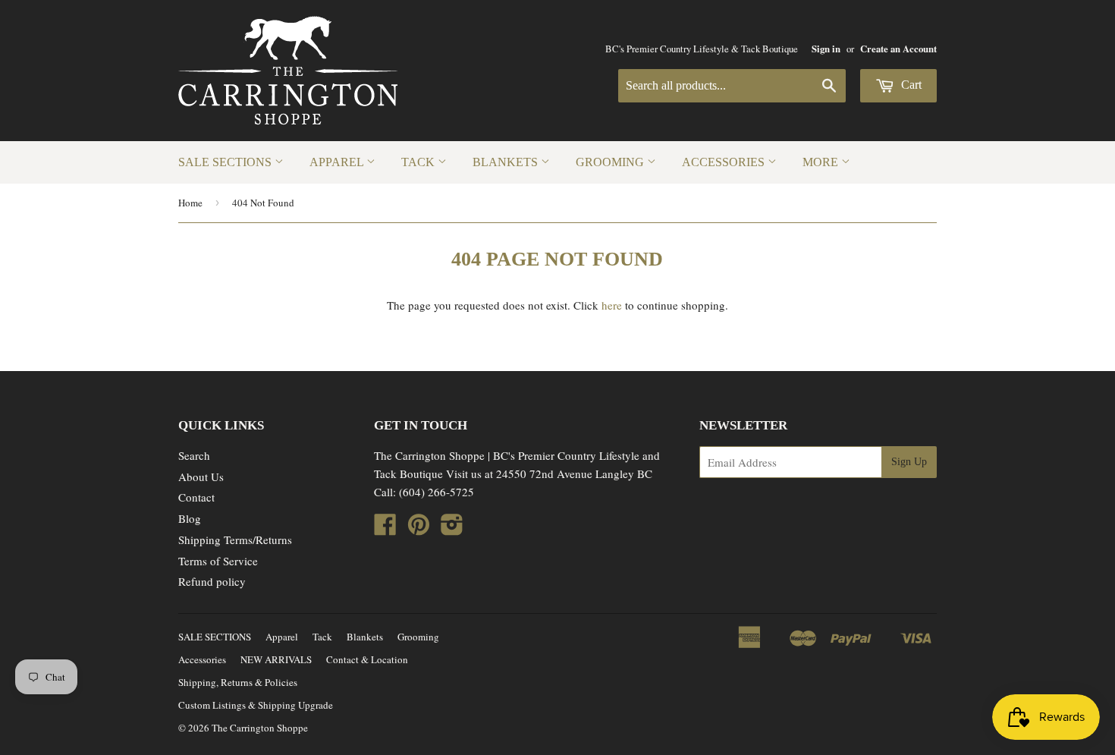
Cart (910, 84)
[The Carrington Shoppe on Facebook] (385, 528)
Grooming (611, 162)
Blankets (507, 162)
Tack (419, 162)
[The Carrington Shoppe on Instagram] (452, 528)
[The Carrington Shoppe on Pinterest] (418, 528)
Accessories (725, 162)
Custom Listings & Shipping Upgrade (255, 705)
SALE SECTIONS (226, 162)
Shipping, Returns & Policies (237, 682)
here (611, 305)
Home (190, 202)
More (821, 162)
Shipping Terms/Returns (235, 539)
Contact (196, 497)
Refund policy (212, 581)
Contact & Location (367, 659)
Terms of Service (218, 560)
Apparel (337, 162)
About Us (201, 476)
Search (194, 455)
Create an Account (898, 48)
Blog (189, 518)
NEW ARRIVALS (276, 659)
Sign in (826, 48)
